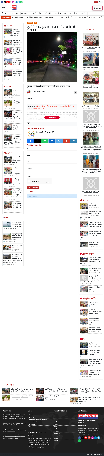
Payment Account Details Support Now (38, 419)
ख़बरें (35, 23)
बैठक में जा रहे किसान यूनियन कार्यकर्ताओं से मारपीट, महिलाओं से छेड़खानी (12, 32)
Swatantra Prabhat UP (45, 132)
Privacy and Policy (33, 429)
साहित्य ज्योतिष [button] (48, 13)
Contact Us (31, 417)
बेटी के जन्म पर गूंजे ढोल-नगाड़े (95, 288)
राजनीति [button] (83, 13)
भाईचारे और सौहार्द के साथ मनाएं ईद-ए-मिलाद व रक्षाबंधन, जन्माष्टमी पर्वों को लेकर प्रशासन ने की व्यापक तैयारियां (89, 400)
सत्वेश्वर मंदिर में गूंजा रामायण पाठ (93, 303)
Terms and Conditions (34, 422)
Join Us (30, 426)
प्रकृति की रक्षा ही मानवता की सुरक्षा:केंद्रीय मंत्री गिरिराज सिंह (95, 352)
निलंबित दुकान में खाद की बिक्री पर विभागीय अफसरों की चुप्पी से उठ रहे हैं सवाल (91, 234)
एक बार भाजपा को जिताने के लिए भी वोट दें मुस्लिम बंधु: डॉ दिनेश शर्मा (12, 206)
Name (28, 149)
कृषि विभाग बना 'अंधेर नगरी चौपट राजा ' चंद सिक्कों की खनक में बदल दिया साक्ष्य (95, 224)
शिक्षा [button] (40, 13)
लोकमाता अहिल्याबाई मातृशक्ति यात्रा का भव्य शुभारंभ (12, 128)
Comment (29, 168)
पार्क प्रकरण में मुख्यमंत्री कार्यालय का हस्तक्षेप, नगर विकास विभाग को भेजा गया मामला (59, 17)
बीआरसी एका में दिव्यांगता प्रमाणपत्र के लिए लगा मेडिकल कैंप (91, 48)
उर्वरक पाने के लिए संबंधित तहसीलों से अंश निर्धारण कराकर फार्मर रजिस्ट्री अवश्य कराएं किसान (90, 214)
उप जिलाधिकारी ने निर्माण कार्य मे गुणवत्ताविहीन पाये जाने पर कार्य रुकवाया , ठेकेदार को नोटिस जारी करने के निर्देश (12, 140)
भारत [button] (6, 13)
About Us (31, 414)
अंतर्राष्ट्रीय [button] (76, 13)
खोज (101, 2)
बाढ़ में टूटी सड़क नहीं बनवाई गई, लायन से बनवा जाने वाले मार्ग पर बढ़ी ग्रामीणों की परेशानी (12, 237)
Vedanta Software (98, 454)
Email (28, 155)
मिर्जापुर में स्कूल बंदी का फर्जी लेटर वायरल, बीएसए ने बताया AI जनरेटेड (91, 192)
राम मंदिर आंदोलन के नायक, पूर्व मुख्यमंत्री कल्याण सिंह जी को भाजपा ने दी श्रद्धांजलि (12, 171)
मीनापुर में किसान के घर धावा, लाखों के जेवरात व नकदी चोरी (13, 74)
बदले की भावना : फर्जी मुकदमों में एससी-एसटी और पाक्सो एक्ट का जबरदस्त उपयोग (12, 104)
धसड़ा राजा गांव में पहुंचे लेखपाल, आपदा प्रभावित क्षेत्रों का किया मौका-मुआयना (91, 87)
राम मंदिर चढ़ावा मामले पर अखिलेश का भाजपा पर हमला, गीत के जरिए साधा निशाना (13, 182)
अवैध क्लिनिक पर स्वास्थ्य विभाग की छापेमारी (95, 270)
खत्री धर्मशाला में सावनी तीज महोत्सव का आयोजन (95, 329)
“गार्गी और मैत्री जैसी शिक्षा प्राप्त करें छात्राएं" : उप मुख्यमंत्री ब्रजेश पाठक (95, 373)
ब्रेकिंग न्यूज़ (30, 23)
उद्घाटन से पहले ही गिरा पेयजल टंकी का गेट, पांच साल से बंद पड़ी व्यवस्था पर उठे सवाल (12, 225)
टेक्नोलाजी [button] (33, 13)
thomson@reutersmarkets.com (37, 448)
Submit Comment (33, 187)
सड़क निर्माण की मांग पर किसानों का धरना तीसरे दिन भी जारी (13, 52)
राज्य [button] (12, 13)
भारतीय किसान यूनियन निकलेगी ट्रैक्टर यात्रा (94, 244)
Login (95, 2)
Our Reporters (32, 424)
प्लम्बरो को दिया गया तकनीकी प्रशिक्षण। (91, 106)
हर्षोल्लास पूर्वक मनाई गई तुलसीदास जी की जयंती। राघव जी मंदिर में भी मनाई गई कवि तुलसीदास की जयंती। (91, 171)
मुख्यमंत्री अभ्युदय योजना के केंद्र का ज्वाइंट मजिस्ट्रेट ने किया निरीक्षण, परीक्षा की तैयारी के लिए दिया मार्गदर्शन (91, 362)
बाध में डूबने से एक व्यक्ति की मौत (91, 67)
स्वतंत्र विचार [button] (58, 13)
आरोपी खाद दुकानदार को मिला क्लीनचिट (95, 205)
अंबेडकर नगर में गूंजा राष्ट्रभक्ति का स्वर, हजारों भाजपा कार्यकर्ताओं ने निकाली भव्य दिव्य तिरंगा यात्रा (13, 194)
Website (29, 162)
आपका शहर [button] (24, 13)
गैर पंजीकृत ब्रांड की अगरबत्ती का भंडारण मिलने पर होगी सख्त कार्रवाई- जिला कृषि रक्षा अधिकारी (90, 279)
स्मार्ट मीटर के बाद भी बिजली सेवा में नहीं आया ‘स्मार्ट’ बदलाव (12, 63)
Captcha (29, 176)
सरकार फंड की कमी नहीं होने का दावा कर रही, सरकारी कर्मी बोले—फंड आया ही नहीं (13, 160)
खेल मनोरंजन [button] (67, 13)
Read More (52, 117)
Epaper (98, 8)
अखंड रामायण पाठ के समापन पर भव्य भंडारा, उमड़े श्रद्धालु (94, 321)
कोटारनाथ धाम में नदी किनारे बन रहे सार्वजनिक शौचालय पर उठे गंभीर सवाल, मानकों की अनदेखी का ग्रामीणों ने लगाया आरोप (12, 258)
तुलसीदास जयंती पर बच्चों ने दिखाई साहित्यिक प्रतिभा (95, 344)
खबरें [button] (17, 13)
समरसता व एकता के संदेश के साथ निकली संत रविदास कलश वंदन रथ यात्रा (95, 312)
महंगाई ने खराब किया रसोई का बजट (17, 41)
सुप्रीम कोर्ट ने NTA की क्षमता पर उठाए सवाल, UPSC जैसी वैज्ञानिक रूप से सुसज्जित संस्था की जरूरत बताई (91, 126)
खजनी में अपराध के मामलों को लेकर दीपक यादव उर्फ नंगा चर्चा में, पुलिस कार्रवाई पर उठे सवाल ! (13, 116)
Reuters (30, 438)
